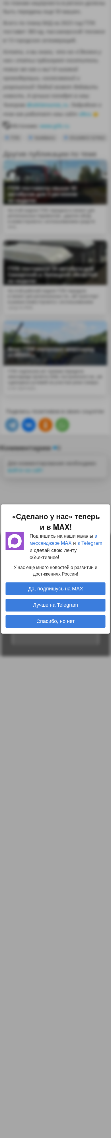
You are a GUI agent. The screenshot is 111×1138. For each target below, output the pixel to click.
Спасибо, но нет (55, 621)
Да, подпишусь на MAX (55, 589)
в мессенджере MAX (63, 539)
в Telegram (89, 542)
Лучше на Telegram (55, 605)
